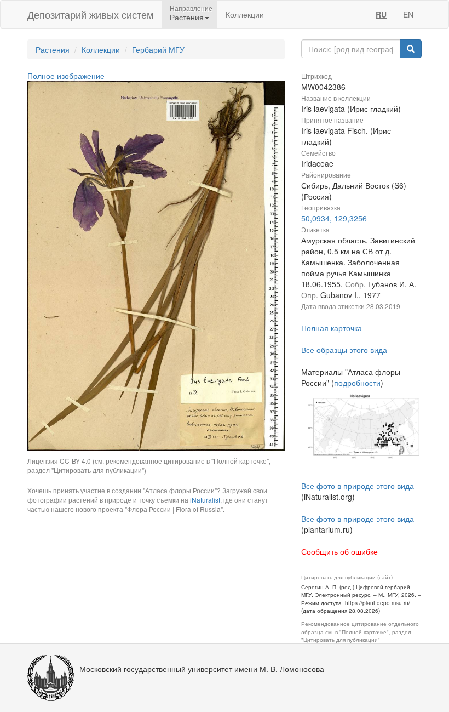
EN (408, 14)
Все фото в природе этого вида (357, 485)
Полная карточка (331, 327)
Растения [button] (187, 17)
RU (381, 14)
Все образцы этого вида (344, 349)
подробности (357, 382)
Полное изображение (66, 75)
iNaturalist (205, 499)
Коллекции (245, 14)
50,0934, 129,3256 (334, 218)
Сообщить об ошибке (339, 551)
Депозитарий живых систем (90, 14)
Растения (53, 49)
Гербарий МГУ (158, 49)
